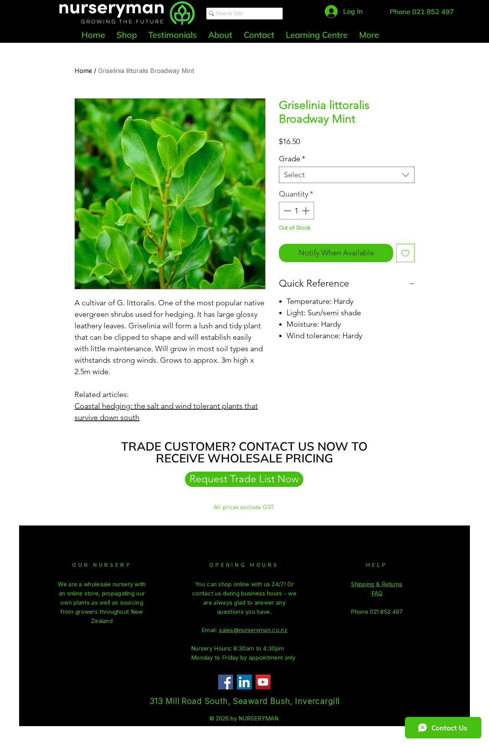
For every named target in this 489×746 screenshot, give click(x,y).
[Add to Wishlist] (405, 253)
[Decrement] (286, 210)
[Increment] (306, 210)
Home (83, 71)
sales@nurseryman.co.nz (253, 630)
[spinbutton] (296, 210)
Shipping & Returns (376, 584)
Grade (292, 158)
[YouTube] (263, 682)
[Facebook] (225, 682)
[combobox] (347, 175)
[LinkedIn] (244, 682)
